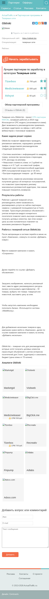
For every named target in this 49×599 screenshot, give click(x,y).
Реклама (28, 8)
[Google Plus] (42, 23)
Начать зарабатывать (23, 59)
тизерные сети (28, 42)
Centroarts (14, 594)
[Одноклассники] (39, 23)
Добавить (10, 554)
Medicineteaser (14, 88)
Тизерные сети (9, 18)
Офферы (27, 2)
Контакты (41, 8)
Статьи (17, 8)
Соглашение (24, 578)
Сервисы (6, 8)
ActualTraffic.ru (8, 15)
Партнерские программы (28, 15)
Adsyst (9, 95)
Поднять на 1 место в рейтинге (26, 33)
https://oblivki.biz (29, 38)
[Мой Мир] (45, 23)
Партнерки (14, 2)
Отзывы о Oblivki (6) (15, 110)
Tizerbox (10, 81)
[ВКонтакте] (33, 23)
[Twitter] (36, 23)
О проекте (37, 574)
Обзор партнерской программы (22, 105)
